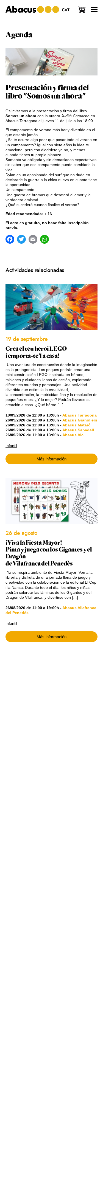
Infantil (11, 445)
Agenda (18, 35)
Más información (51, 459)
